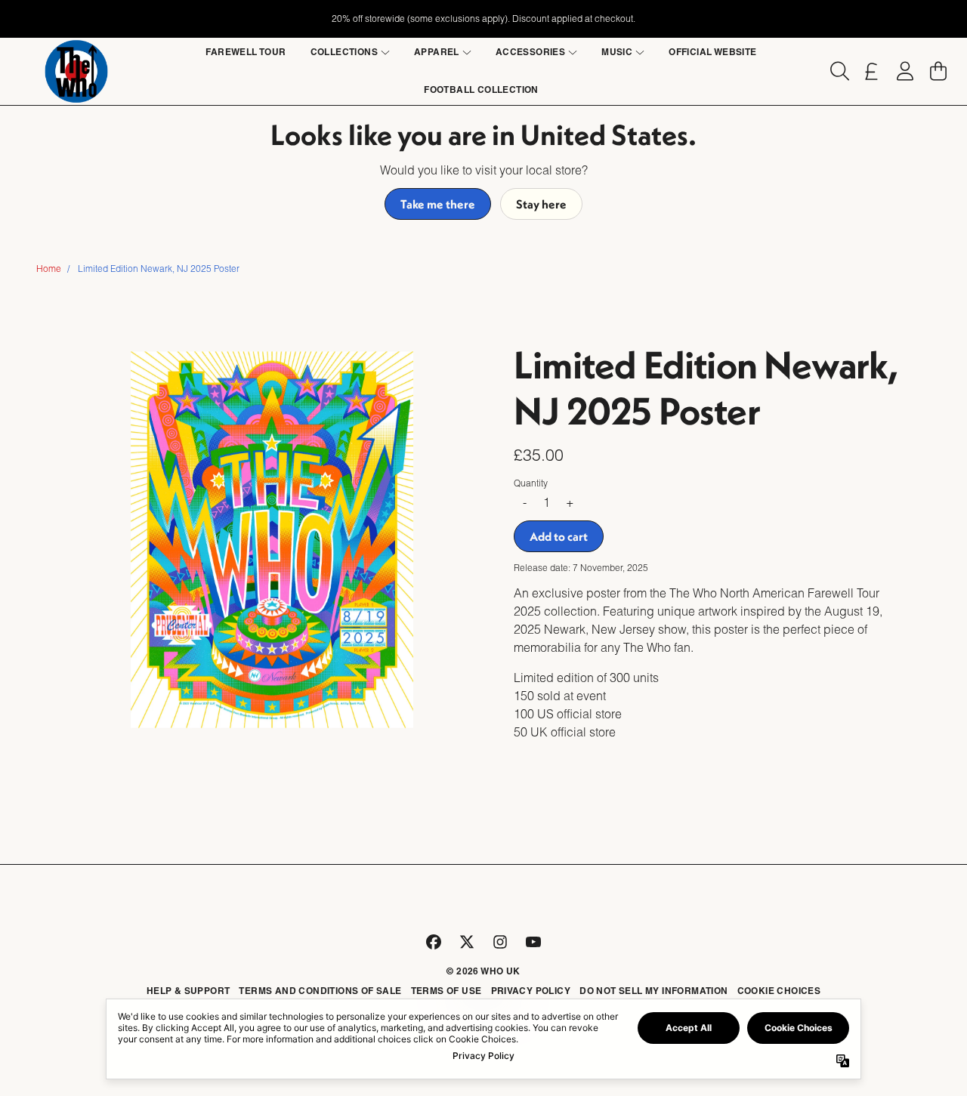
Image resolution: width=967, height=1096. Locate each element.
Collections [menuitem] (344, 51)
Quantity (531, 483)
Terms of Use (446, 990)
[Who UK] (76, 71)
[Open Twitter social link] (467, 942)
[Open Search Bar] (838, 71)
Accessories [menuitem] (530, 51)
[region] (483, 19)
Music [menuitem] (616, 51)
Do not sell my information (653, 990)
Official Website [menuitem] (712, 51)
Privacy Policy (531, 990)
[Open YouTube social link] (533, 942)
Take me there (437, 203)
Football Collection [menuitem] (481, 89)
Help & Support (188, 990)
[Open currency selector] (871, 71)
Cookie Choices (779, 990)
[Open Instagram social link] (500, 942)
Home (48, 268)
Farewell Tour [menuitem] (245, 51)
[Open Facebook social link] (433, 942)
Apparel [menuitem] (436, 51)
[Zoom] (272, 539)
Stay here (541, 203)
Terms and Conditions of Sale (320, 990)
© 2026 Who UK (483, 971)
